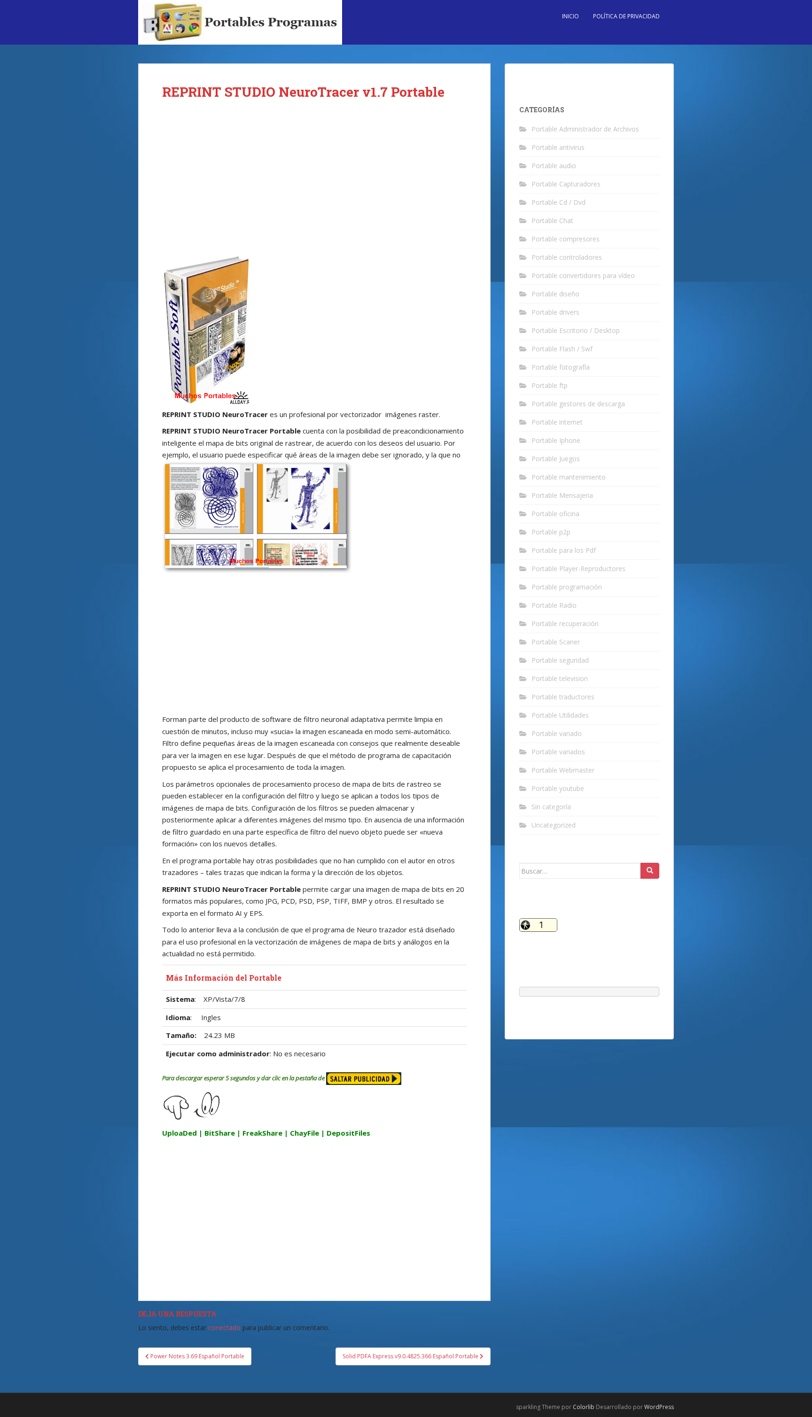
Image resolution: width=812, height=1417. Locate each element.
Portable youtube (557, 788)
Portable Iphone (555, 440)
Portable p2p (550, 531)
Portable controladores (566, 257)
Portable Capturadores (566, 183)
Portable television (559, 678)
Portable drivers (555, 312)
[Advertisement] (314, 184)
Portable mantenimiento (568, 476)
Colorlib (583, 1407)
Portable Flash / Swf (562, 348)
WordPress (659, 1407)
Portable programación (566, 586)
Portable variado (556, 733)
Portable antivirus (558, 147)
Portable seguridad (560, 660)
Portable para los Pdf (563, 550)
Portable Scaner (555, 641)
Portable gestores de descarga (578, 403)
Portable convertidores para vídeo (583, 275)
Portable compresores (565, 238)
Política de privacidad (626, 16)
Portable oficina (555, 513)
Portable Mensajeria (562, 495)
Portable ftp (549, 385)
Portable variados (558, 751)
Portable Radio (554, 605)
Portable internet (557, 422)
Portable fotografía (560, 367)
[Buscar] (649, 871)
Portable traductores (562, 696)
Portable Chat (552, 220)
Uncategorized (553, 825)
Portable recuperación (565, 623)
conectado (224, 1327)
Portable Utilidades (560, 715)
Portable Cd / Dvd (558, 202)
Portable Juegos (555, 458)
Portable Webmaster (562, 770)
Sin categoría (551, 806)
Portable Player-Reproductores (578, 568)
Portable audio (553, 165)
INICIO (570, 16)
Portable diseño (555, 293)
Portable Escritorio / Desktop (575, 330)
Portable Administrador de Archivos (585, 128)
